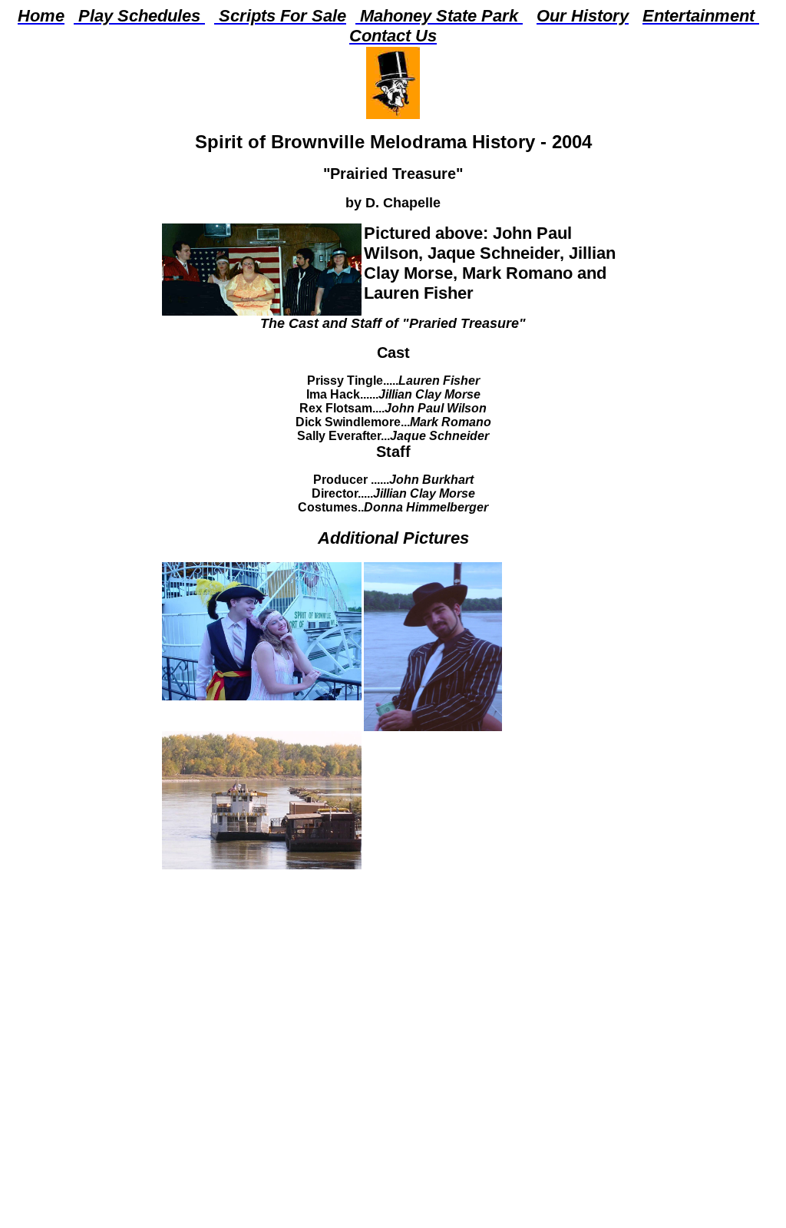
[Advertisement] (393, 976)
